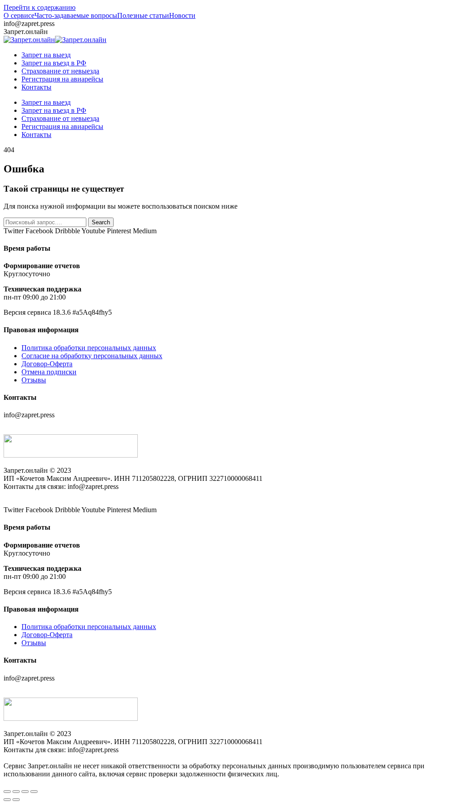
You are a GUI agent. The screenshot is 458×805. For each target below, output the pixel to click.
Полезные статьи (143, 15)
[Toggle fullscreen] (25, 791)
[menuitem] (46, 55)
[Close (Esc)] (7, 791)
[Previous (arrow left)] (7, 799)
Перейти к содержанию (40, 7)
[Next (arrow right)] (16, 799)
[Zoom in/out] (34, 791)
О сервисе (19, 15)
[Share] (16, 791)
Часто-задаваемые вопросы (75, 15)
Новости (182, 15)
